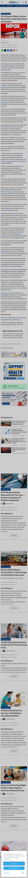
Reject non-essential (14, 868)
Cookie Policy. (6, 859)
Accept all (14, 863)
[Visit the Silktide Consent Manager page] (23, 873)
